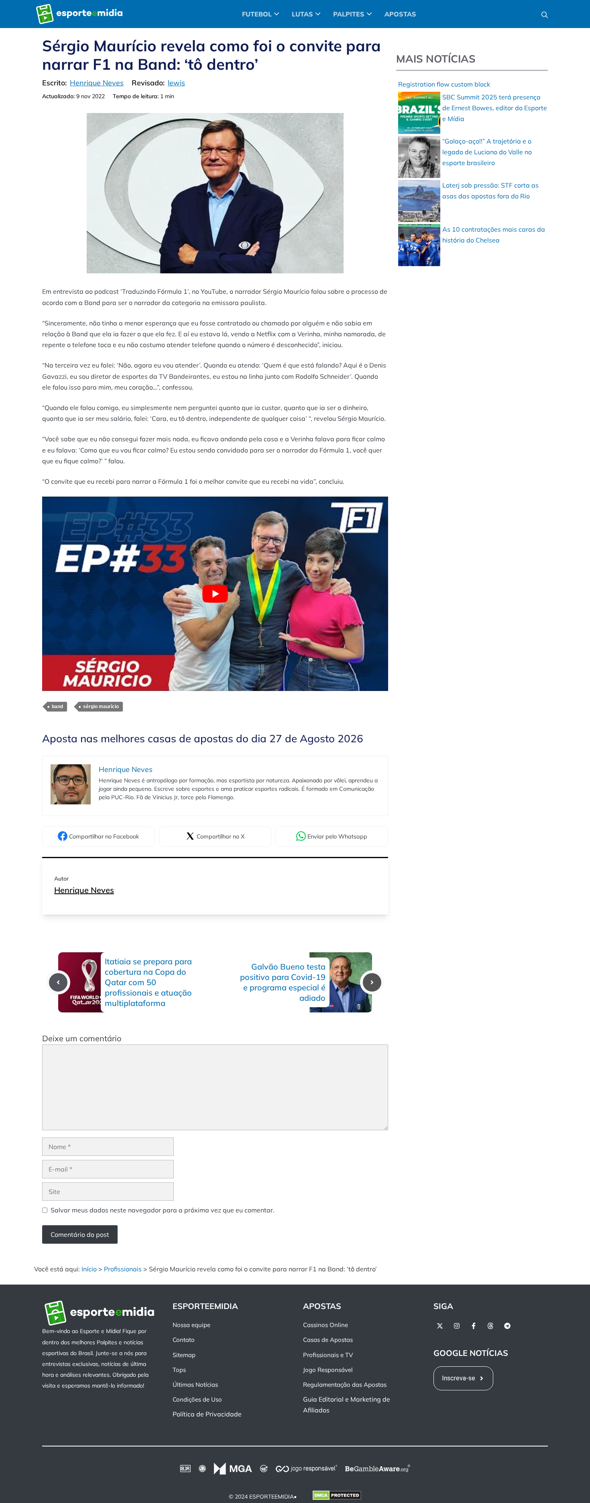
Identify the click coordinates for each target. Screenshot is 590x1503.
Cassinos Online (325, 1325)
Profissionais (123, 1269)
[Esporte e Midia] (79, 14)
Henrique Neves (84, 890)
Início (89, 1269)
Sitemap (184, 1354)
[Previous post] (58, 982)
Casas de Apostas (328, 1339)
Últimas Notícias (195, 1384)
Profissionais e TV (328, 1354)
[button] (544, 14)
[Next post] (372, 982)
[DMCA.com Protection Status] (337, 1496)
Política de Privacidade (207, 1414)
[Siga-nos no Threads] (490, 1325)
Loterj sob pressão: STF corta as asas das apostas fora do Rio (490, 190)
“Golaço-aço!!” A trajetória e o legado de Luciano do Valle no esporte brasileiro (487, 152)
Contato (184, 1339)
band (57, 706)
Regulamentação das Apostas (345, 1384)
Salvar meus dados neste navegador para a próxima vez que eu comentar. (163, 1210)
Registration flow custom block (444, 84)
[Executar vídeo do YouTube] (215, 594)
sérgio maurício (101, 706)
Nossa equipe (191, 1325)
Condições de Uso (197, 1399)
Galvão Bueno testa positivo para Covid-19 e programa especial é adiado (283, 982)
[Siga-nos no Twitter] (439, 1325)
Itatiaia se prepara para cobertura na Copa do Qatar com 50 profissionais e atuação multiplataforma (148, 982)
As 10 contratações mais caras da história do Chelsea (493, 234)
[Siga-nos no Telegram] (507, 1325)
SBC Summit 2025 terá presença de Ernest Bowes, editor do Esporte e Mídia (494, 108)
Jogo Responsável (328, 1369)
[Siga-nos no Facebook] (473, 1325)
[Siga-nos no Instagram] (456, 1325)
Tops (179, 1369)
